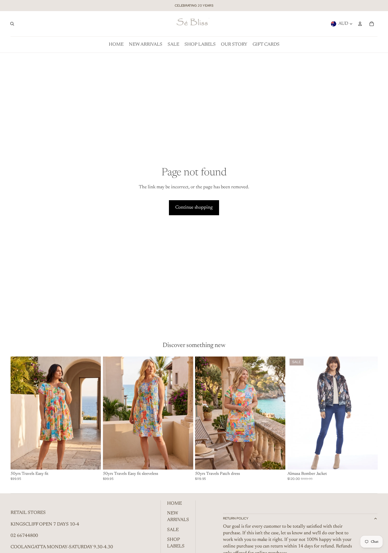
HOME (174, 503)
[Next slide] (369, 413)
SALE (173, 530)
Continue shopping (194, 207)
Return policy (235, 518)
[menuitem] (116, 44)
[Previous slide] (295, 413)
